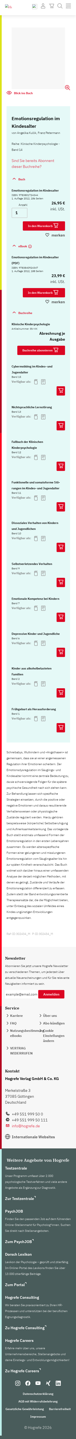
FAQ (13, 1023)
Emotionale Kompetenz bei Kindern (35, 599)
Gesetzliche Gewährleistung (24, 1409)
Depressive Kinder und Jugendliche (36, 634)
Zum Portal (15, 1284)
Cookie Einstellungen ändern (53, 1035)
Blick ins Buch (23, 93)
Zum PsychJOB (18, 1241)
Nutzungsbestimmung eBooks (27, 1033)
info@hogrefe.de (26, 1125)
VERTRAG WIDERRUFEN (21, 1050)
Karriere (16, 1015)
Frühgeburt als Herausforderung (34, 709)
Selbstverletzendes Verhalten (32, 564)
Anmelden (51, 994)
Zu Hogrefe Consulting (25, 1327)
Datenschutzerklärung (38, 1394)
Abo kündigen (54, 1023)
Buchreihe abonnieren (37, 350)
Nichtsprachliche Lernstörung (32, 407)
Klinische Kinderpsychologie (31, 324)
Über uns (50, 1015)
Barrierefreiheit (60, 1409)
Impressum (38, 1417)
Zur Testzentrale (19, 1198)
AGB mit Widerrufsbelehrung (38, 1401)
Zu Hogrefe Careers (22, 1370)
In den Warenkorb (40, 226)
